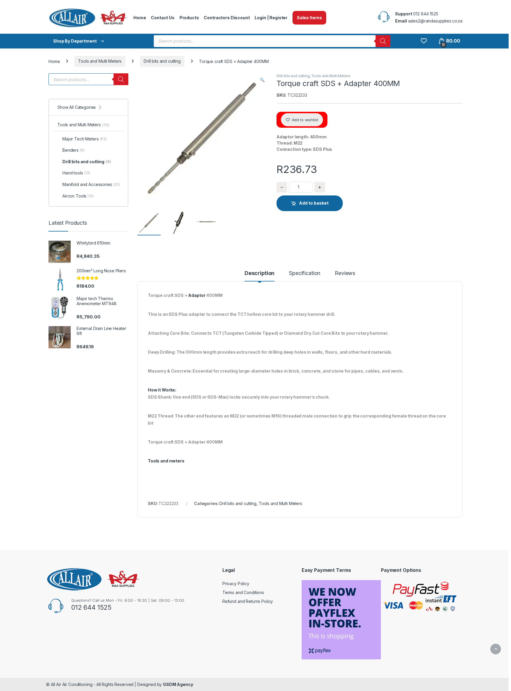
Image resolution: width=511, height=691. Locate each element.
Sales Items (309, 17)
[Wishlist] (423, 41)
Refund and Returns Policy (247, 601)
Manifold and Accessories (91, 184)
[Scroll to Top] (495, 649)
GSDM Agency (178, 684)
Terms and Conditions (243, 592)
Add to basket (314, 202)
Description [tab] (259, 273)
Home (139, 17)
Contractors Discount (227, 17)
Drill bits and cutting (162, 61)
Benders (73, 150)
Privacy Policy (235, 583)
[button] (262, 79)
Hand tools (76, 172)
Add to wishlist (304, 119)
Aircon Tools (78, 195)
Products (189, 17)
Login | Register (271, 17)
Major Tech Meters (84, 138)
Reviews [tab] (345, 273)
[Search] (383, 41)
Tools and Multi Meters (100, 61)
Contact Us (162, 17)
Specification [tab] (304, 273)
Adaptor (196, 295)
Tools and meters (166, 460)
